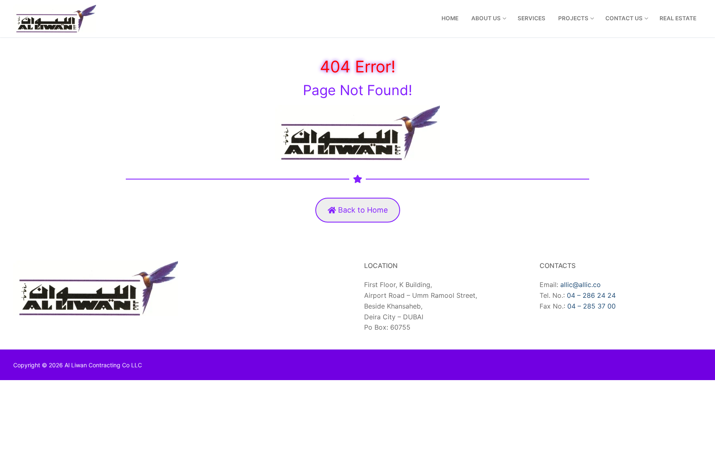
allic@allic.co (580, 284)
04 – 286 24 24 (591, 295)
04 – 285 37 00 (591, 306)
